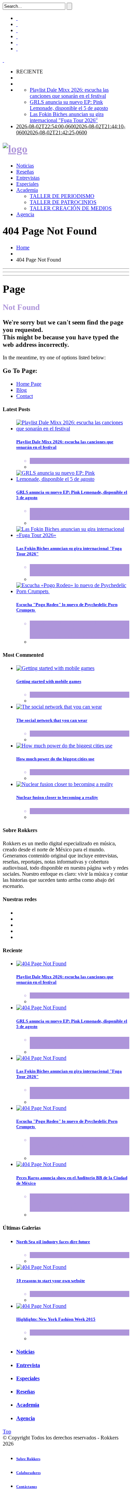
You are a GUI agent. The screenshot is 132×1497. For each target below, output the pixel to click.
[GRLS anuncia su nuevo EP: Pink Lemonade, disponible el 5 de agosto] (72, 479)
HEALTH (41, 772)
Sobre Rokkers (28, 1459)
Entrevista (28, 1365)
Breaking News (46, 511)
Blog (21, 390)
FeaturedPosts (70, 629)
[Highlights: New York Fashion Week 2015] (41, 1306)
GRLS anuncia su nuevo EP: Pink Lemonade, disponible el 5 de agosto (69, 105)
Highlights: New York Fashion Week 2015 (55, 1319)
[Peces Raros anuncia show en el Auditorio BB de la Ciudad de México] (41, 1164)
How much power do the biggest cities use (55, 758)
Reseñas (25, 172)
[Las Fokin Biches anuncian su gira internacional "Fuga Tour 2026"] (72, 535)
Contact (24, 396)
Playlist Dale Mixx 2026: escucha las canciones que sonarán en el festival (69, 93)
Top (7, 1431)
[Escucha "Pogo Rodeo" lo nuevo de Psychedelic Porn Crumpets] (72, 591)
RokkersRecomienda (52, 517)
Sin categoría (91, 636)
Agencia (25, 214)
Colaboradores (28, 1473)
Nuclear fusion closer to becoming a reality (57, 797)
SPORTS (40, 694)
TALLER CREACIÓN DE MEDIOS (71, 208)
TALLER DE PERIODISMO (62, 196)
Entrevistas (28, 178)
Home (22, 247)
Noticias (25, 166)
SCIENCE (41, 811)
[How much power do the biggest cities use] (64, 745)
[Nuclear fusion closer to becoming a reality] (64, 784)
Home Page (28, 384)
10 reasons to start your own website (50, 1280)
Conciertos (91, 461)
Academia (27, 190)
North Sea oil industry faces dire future (53, 1241)
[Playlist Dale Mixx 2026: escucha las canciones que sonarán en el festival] (72, 428)
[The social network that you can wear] (59, 707)
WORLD (62, 694)
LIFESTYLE (44, 733)
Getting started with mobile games (48, 681)
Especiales (27, 184)
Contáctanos (26, 1486)
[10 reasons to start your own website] (41, 1267)
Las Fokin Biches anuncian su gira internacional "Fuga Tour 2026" (67, 117)
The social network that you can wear (51, 720)
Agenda (38, 461)
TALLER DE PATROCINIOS (63, 202)
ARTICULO (63, 461)
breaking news (81, 511)
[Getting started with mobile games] (55, 668)
